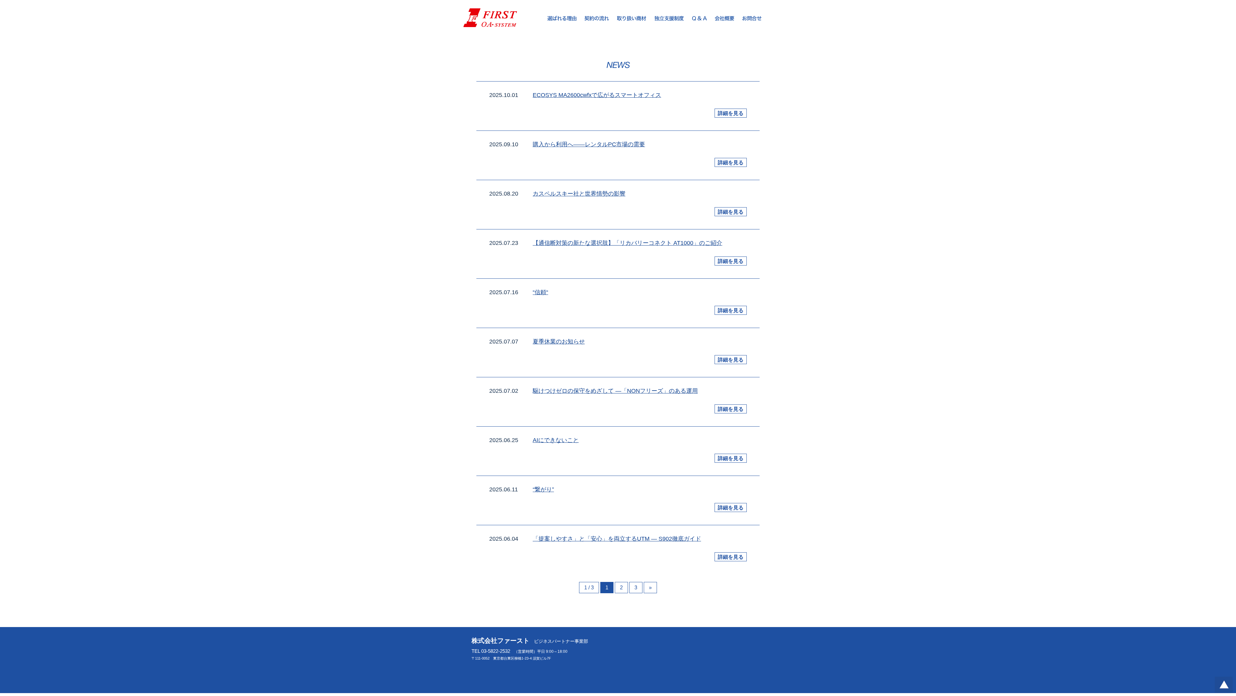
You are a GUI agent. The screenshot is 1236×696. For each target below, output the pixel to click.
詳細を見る (731, 113)
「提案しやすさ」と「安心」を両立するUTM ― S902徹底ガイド (617, 539)
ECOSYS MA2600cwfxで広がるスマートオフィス (597, 95)
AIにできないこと (556, 440)
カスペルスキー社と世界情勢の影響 (579, 193)
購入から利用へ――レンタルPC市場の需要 (589, 144)
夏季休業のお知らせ (559, 341)
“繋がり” (543, 489)
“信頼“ (540, 292)
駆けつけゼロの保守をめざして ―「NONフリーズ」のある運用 (615, 391)
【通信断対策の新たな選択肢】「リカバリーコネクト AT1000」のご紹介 (627, 243)
